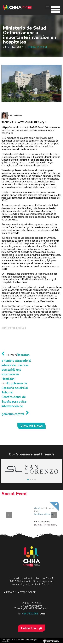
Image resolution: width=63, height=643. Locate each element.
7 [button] (43, 526)
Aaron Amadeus (42, 521)
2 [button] (21, 526)
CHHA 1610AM (37, 47)
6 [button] (38, 526)
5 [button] (34, 526)
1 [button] (16, 526)
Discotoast (51, 640)
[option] (31, 515)
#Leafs (37, 508)
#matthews (39, 514)
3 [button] (25, 526)
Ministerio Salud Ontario (13, 328)
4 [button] (30, 526)
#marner (49, 514)
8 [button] (47, 526)
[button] (55, 8)
